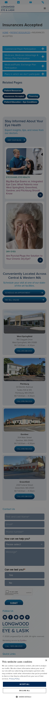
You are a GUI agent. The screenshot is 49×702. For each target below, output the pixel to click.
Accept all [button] (24, 684)
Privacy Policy (14, 679)
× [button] (46, 660)
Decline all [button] (24, 690)
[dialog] (24, 680)
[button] (24, 697)
